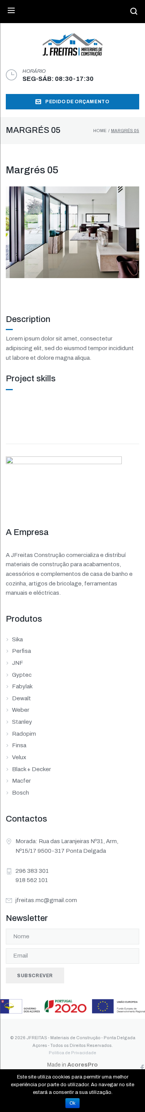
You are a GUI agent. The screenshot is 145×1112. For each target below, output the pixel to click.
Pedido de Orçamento (77, 101)
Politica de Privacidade (72, 1052)
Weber (20, 710)
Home (99, 130)
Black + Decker (31, 769)
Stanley (22, 722)
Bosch (20, 793)
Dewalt (21, 698)
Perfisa (21, 651)
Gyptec (22, 675)
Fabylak (22, 686)
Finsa (19, 745)
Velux (19, 757)
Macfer (21, 781)
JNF (17, 663)
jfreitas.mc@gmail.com (46, 900)
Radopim (24, 734)
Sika (17, 639)
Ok (72, 1103)
